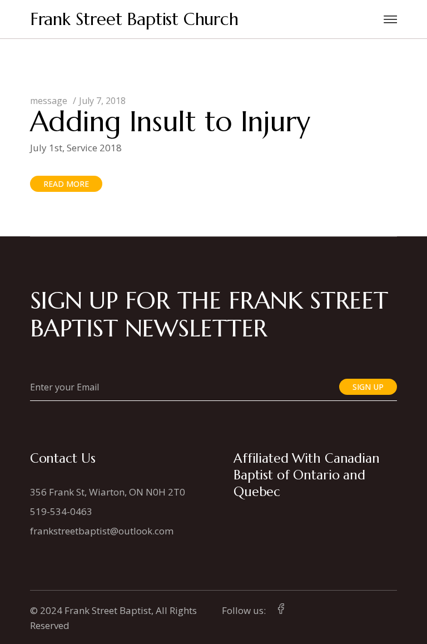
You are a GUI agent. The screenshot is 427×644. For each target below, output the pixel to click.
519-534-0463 (61, 511)
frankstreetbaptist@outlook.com (101, 530)
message (48, 101)
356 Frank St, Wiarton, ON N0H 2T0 (107, 492)
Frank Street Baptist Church (134, 19)
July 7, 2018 (102, 101)
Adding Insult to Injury (170, 121)
